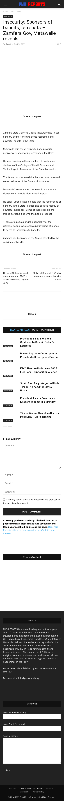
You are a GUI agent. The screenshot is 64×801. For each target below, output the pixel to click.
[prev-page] (5, 428)
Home (5, 11)
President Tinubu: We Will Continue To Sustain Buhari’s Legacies (37, 342)
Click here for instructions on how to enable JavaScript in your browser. (30, 530)
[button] (5, 4)
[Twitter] (26, 122)
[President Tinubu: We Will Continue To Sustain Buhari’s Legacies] (11, 342)
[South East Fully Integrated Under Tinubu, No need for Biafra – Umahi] (11, 387)
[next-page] (10, 428)
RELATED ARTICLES (20, 330)
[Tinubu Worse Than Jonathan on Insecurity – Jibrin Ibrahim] (11, 416)
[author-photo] (32, 309)
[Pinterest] (38, 122)
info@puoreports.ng (28, 678)
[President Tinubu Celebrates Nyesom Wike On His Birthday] (11, 402)
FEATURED (16, 11)
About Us (12, 788)
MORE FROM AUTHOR (43, 330)
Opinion (49, 788)
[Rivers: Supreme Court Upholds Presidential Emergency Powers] (11, 357)
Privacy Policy (38, 791)
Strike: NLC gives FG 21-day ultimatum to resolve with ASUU (47, 276)
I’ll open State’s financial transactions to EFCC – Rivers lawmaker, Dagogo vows (16, 278)
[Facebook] (14, 122)
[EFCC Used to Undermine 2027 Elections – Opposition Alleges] (11, 372)
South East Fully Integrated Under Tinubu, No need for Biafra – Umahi (40, 387)
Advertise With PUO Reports (31, 788)
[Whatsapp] (50, 122)
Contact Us (25, 791)
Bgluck (8, 44)
